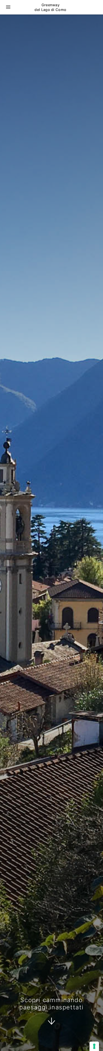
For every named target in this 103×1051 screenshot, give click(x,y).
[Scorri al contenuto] (51, 1022)
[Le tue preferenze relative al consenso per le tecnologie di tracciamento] (94, 1046)
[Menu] (8, 7)
